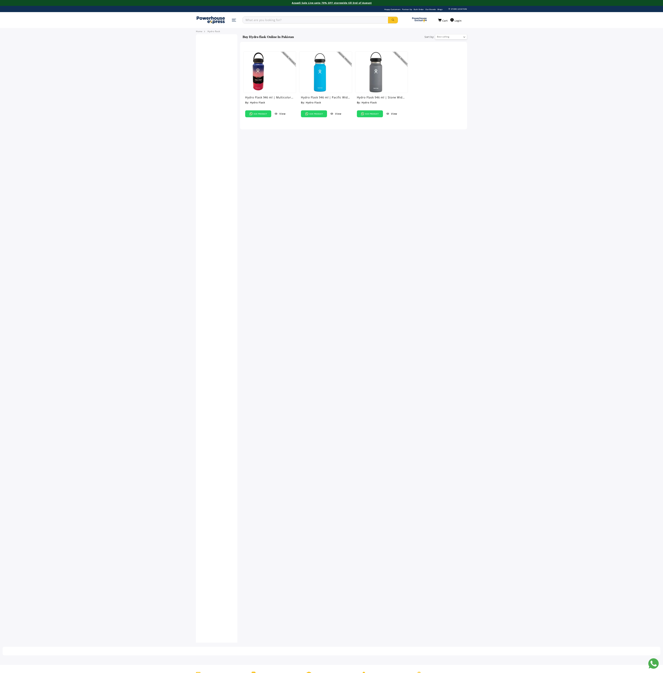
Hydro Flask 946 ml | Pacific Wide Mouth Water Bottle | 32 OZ (325, 97)
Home (199, 31)
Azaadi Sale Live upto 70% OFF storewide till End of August (332, 3)
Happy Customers (392, 9)
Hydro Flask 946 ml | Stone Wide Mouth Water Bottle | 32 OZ (380, 97)
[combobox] (315, 20)
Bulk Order (419, 9)
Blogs (440, 9)
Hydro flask (214, 31)
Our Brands (430, 9)
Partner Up (407, 9)
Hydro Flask (257, 102)
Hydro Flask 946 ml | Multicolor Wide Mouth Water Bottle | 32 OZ (269, 97)
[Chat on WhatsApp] (653, 663)
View (282, 113)
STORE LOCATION (459, 9)
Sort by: (429, 37)
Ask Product (260, 114)
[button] (443, 20)
